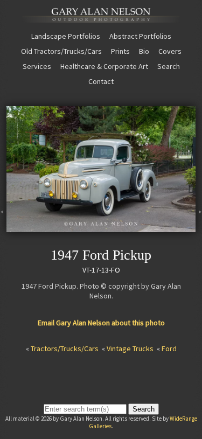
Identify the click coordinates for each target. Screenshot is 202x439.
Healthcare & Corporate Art (104, 66)
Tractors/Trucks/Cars (65, 348)
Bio (144, 51)
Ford (169, 348)
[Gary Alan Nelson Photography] (101, 18)
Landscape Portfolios (65, 36)
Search (168, 66)
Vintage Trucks (130, 348)
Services (37, 66)
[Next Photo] (199, 227)
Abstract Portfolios (140, 36)
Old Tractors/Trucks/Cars (61, 51)
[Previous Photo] (3, 227)
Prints (120, 51)
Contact (101, 81)
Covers (170, 51)
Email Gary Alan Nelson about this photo (101, 322)
